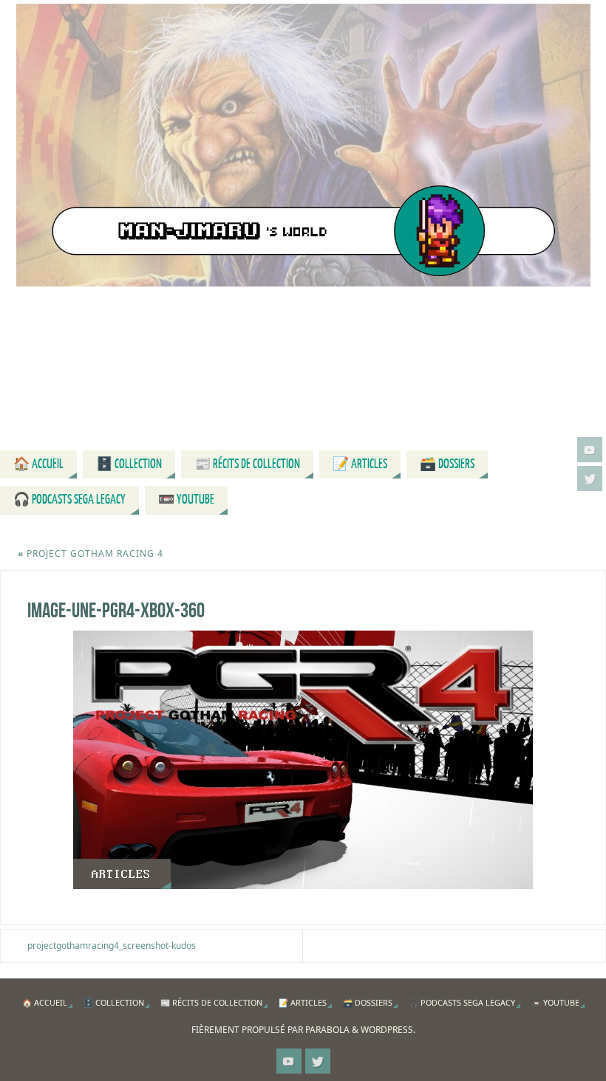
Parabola (327, 1029)
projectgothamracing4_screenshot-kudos (111, 945)
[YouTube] (589, 449)
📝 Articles (303, 1002)
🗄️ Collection (114, 1002)
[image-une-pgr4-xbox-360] (303, 760)
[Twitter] (589, 478)
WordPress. (388, 1029)
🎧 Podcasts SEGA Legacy (462, 1002)
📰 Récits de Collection (211, 1002)
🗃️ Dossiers (367, 1002)
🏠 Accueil (44, 1002)
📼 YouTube (555, 1002)
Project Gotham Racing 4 (90, 553)
